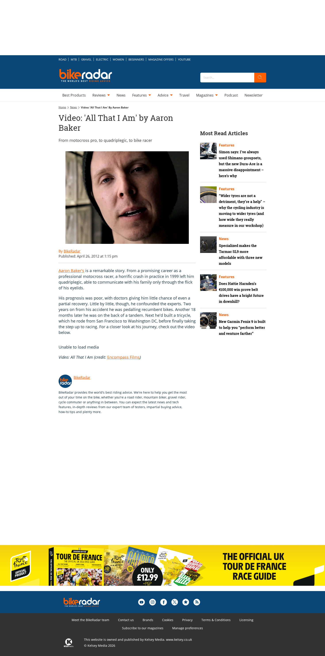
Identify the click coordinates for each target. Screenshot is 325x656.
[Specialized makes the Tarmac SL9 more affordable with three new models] (208, 244)
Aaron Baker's (71, 270)
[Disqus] (131, 484)
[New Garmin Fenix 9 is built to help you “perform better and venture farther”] (208, 320)
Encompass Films (123, 357)
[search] (260, 77)
